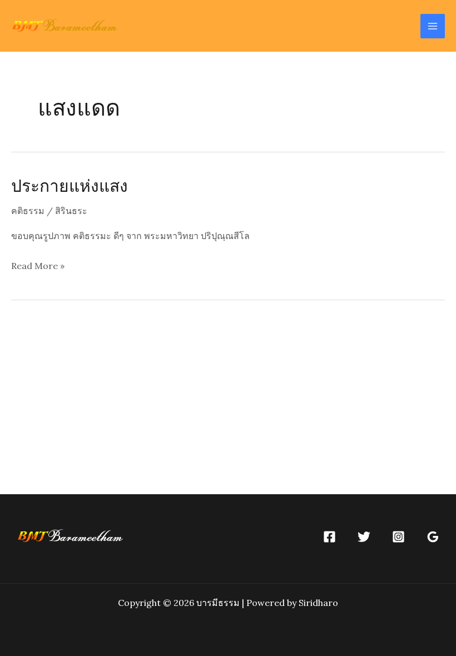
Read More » (38, 267)
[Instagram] (398, 536)
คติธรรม (27, 210)
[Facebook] (329, 536)
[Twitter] (364, 536)
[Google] (433, 536)
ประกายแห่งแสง (69, 185)
